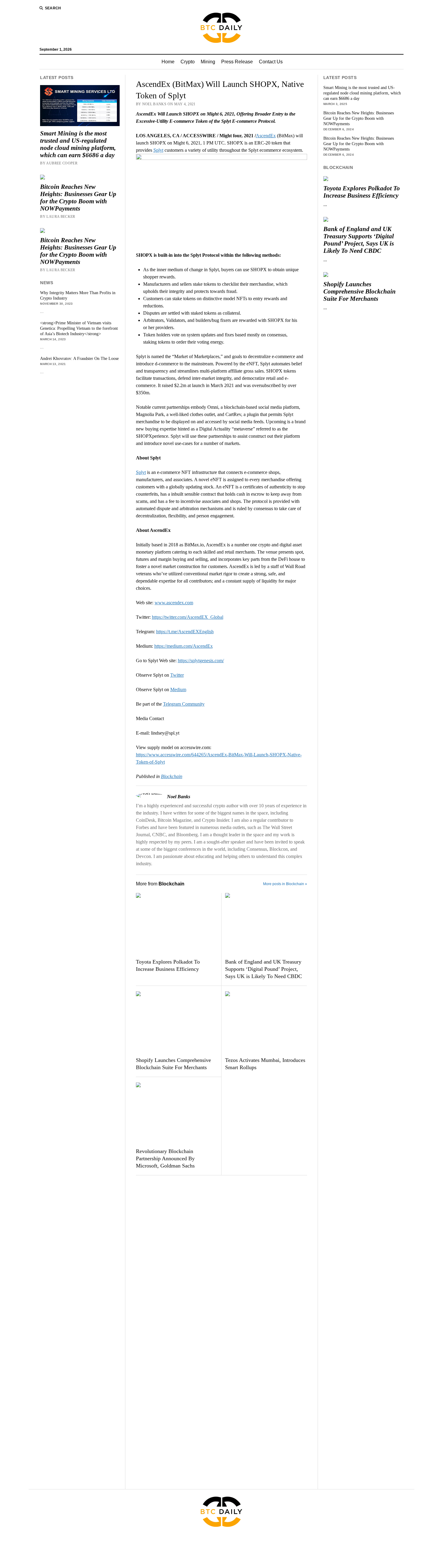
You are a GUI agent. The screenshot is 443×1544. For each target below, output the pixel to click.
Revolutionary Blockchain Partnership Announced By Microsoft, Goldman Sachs (165, 1158)
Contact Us (271, 61)
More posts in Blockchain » (285, 884)
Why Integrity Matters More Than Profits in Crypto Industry (77, 295)
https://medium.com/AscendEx (183, 646)
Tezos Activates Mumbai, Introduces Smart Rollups (265, 1063)
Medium (178, 689)
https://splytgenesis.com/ (201, 660)
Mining (208, 61)
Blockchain (171, 776)
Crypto (188, 61)
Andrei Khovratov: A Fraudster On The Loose (79, 358)
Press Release (237, 61)
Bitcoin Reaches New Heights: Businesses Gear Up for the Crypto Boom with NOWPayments (78, 197)
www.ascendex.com (174, 602)
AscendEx (266, 135)
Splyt (158, 150)
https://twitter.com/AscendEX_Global (187, 617)
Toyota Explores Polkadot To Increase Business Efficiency (168, 965)
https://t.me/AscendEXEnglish (185, 631)
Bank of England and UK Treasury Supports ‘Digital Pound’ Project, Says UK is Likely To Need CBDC (263, 969)
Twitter (177, 675)
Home (168, 61)
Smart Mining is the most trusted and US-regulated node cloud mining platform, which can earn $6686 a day (78, 144)
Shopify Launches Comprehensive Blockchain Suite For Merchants (173, 1063)
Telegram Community (184, 704)
